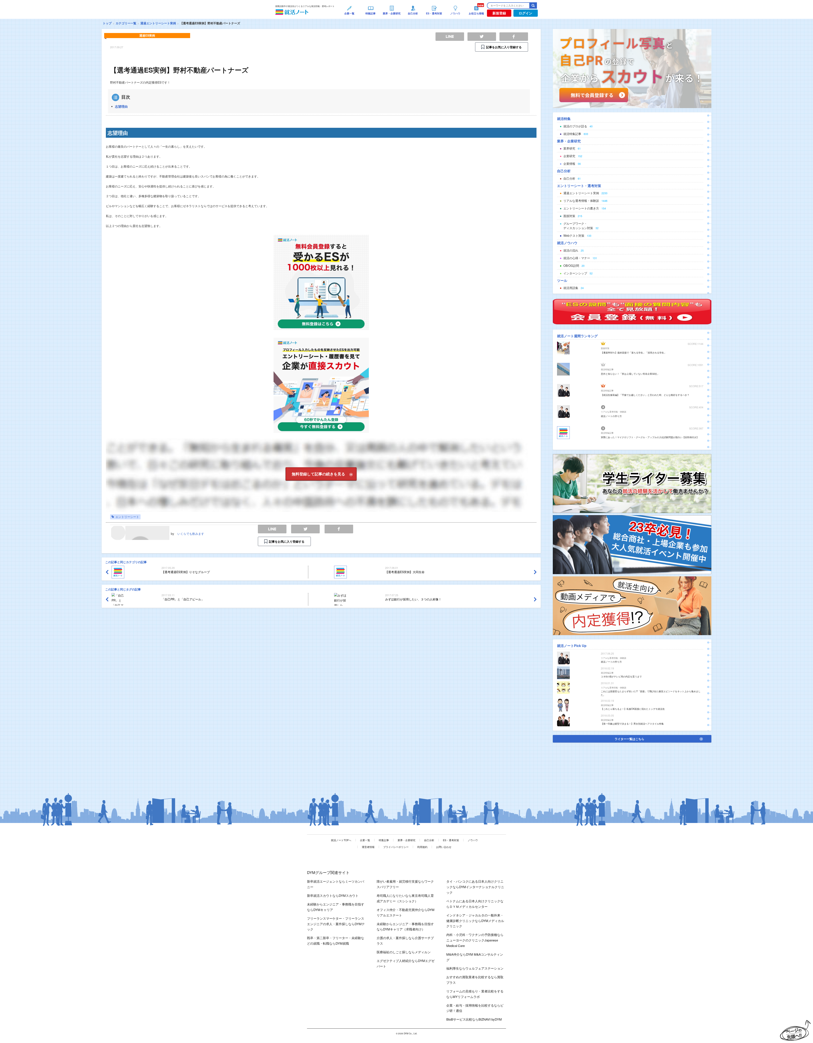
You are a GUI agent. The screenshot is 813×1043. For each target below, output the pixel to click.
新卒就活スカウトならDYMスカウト (332, 895)
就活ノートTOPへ (341, 840)
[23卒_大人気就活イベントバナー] (632, 544)
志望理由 (121, 106)
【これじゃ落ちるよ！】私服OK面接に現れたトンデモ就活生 (633, 708)
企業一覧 (365, 840)
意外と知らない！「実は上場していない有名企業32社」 (630, 373)
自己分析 (429, 840)
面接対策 (605, 348)
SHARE (339, 529)
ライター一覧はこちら (629, 739)
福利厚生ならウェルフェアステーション (474, 968)
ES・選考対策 (451, 840)
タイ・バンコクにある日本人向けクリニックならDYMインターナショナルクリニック (475, 886)
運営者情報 (368, 847)
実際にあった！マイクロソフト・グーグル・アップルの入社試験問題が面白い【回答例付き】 (650, 437)
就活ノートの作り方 (611, 416)
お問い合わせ (443, 847)
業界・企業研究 (406, 840)
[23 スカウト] (632, 68)
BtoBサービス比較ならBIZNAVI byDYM (474, 1019)
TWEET (305, 529)
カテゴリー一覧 (126, 23)
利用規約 (422, 847)
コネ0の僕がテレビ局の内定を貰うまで (621, 676)
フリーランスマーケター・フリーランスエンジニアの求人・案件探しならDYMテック (336, 924)
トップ (107, 23)
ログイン (525, 13)
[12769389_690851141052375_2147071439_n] (632, 483)
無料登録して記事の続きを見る (318, 474)
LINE (272, 529)
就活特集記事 (607, 369)
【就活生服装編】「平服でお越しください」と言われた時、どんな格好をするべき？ (645, 394)
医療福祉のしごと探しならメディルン (404, 952)
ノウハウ (473, 840)
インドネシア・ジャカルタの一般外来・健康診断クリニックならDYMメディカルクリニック (475, 920)
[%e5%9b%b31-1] (632, 605)
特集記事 (384, 840)
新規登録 (499, 13)
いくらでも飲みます (190, 533)
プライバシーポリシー (396, 847)
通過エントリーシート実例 (158, 23)
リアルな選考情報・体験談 (613, 411)
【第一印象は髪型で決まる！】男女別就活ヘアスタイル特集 (632, 723)
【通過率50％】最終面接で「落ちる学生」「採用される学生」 (633, 352)
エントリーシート (127, 517)
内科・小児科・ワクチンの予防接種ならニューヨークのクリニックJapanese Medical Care (474, 940)
